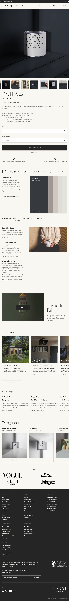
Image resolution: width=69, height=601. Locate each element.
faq (25, 536)
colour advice (28, 531)
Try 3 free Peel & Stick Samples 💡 (40, 1)
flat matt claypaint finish (8, 536)
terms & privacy (6, 547)
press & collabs (6, 517)
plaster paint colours (52, 497)
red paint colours (51, 513)
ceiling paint (27, 499)
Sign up (36, 577)
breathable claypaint (29, 501)
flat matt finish (6, 527)
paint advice (27, 527)
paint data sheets (6, 552)
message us (5, 510)
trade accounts (6, 508)
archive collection (29, 515)
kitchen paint (27, 504)
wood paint (27, 508)
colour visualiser (28, 533)
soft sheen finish (6, 529)
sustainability (5, 501)
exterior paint (27, 510)
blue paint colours (51, 508)
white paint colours (52, 504)
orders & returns (6, 545)
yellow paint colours (52, 510)
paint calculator (28, 529)
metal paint (27, 513)
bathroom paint (28, 506)
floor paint (4, 538)
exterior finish (5, 533)
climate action (6, 504)
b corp (4, 506)
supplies (26, 517)
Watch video (24, 307)
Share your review (9, 382)
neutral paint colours (52, 499)
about (3, 497)
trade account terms (7, 549)
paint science (5, 499)
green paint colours (52, 501)
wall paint (26, 497)
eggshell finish (6, 531)
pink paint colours (51, 506)
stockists (4, 519)
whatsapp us (5, 513)
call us (3, 515)
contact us (5, 554)
